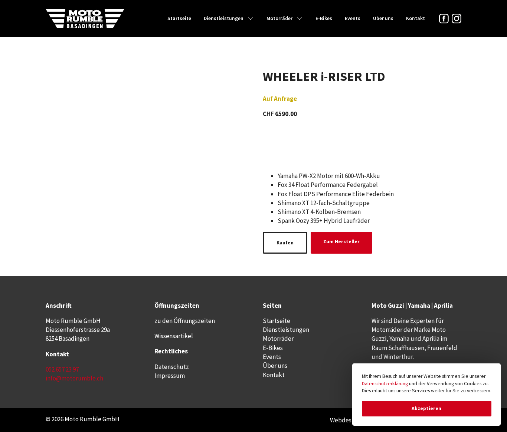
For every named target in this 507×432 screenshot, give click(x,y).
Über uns (383, 18)
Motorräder (279, 18)
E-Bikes (323, 18)
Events (352, 18)
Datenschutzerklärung (385, 383)
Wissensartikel (173, 336)
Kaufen (285, 243)
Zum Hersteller (341, 241)
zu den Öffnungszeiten (184, 321)
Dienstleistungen (223, 18)
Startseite (179, 18)
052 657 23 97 (62, 369)
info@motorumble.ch (74, 378)
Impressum (169, 376)
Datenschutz (171, 367)
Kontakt (415, 18)
